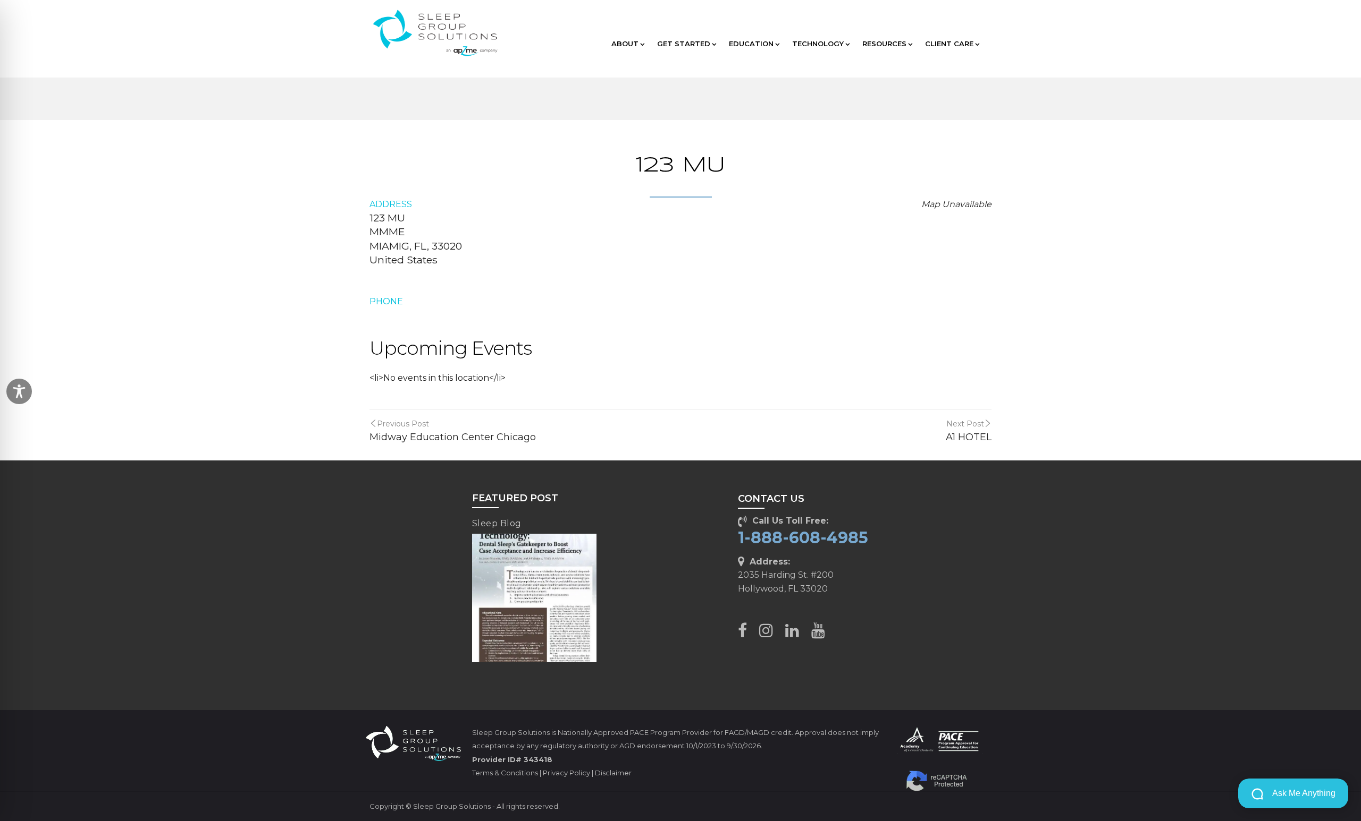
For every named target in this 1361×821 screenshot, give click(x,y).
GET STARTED (683, 43)
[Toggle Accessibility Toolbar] (19, 391)
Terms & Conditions (505, 772)
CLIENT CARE (949, 43)
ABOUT (625, 43)
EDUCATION (751, 43)
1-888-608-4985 (803, 538)
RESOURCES (884, 43)
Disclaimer (613, 772)
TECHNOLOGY (818, 43)
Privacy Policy (566, 772)
